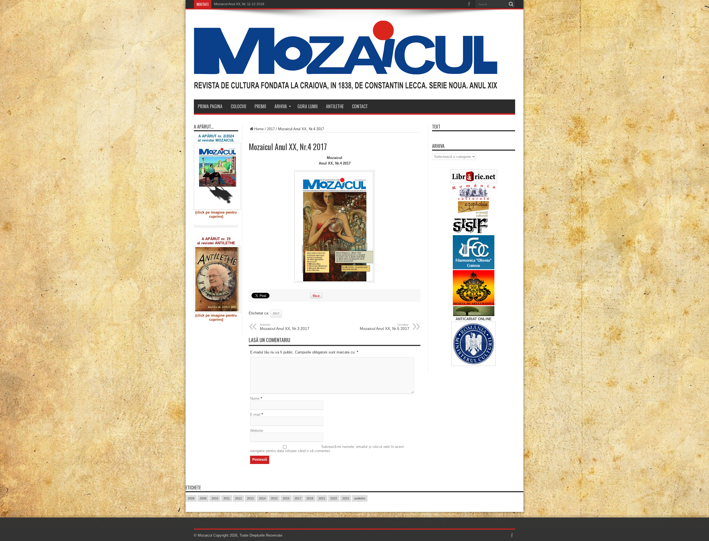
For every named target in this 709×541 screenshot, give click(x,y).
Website (256, 431)
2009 (203, 498)
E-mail (255, 414)
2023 (345, 498)
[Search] (511, 4)
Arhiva (280, 106)
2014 (262, 498)
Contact (360, 106)
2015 (274, 498)
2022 (333, 498)
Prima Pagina (210, 106)
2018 (310, 498)
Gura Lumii (307, 106)
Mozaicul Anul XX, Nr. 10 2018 (237, 4)
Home (259, 129)
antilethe (359, 498)
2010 (215, 498)
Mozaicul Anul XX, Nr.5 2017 (384, 327)
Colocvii (238, 106)
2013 (250, 498)
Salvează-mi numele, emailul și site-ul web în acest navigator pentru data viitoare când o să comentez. (327, 449)
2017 (271, 129)
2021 (321, 498)
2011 (227, 498)
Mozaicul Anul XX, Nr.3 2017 (284, 327)
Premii (260, 106)
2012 (238, 498)
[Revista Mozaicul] (345, 85)
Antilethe (335, 106)
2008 (191, 498)
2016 (286, 498)
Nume (255, 398)
